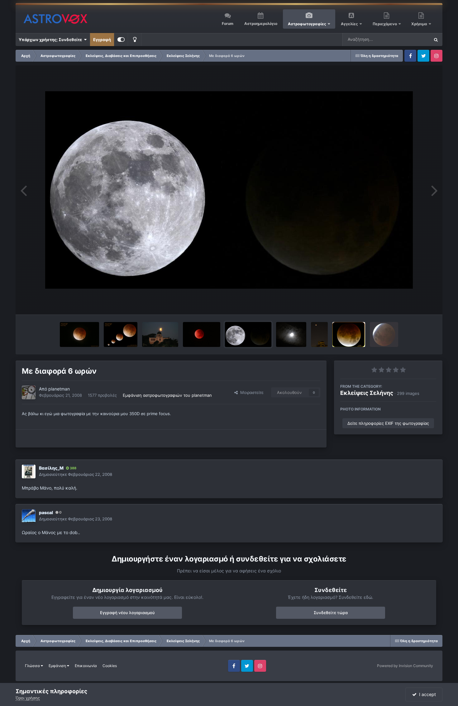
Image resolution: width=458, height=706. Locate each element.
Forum (227, 23)
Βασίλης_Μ (51, 468)
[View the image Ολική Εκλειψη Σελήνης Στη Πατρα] (79, 334)
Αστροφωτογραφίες (307, 23)
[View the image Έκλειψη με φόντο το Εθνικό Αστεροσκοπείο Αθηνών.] (160, 334)
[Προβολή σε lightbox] (229, 190)
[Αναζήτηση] (435, 39)
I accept (426, 694)
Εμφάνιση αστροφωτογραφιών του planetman (167, 395)
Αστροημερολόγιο (260, 23)
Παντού (414, 39)
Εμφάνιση (58, 665)
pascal (46, 512)
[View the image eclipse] (201, 334)
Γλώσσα (33, 665)
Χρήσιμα (419, 23)
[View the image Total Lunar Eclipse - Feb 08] (291, 334)
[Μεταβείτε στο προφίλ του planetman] (29, 392)
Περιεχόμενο (385, 23)
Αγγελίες (349, 23)
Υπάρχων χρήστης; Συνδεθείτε (51, 39)
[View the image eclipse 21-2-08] (348, 334)
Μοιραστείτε (251, 392)
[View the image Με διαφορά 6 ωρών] (248, 334)
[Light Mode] (134, 39)
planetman (59, 388)
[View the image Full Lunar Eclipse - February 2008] (384, 334)
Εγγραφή (102, 39)
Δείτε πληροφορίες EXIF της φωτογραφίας (388, 423)
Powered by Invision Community (405, 665)
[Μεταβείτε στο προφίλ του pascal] (29, 516)
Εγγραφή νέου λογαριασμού (127, 612)
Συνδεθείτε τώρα (331, 612)
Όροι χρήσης (28, 697)
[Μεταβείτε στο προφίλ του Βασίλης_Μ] (29, 471)
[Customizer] (121, 39)
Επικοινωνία (86, 665)
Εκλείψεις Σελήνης (366, 393)
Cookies (110, 665)
